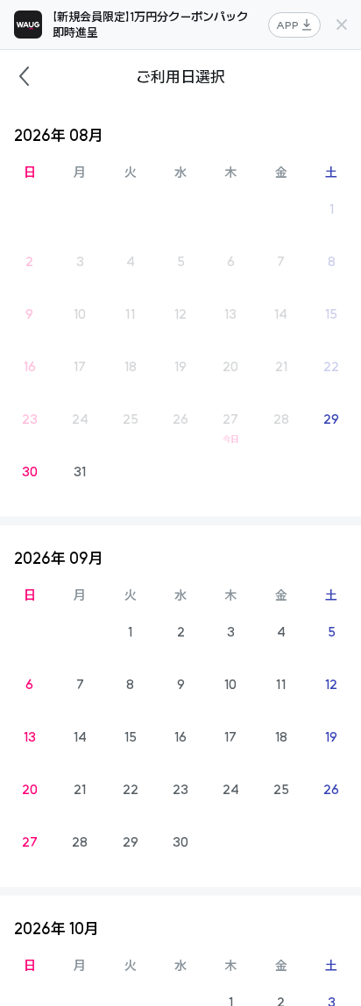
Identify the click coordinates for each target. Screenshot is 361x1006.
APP (287, 25)
